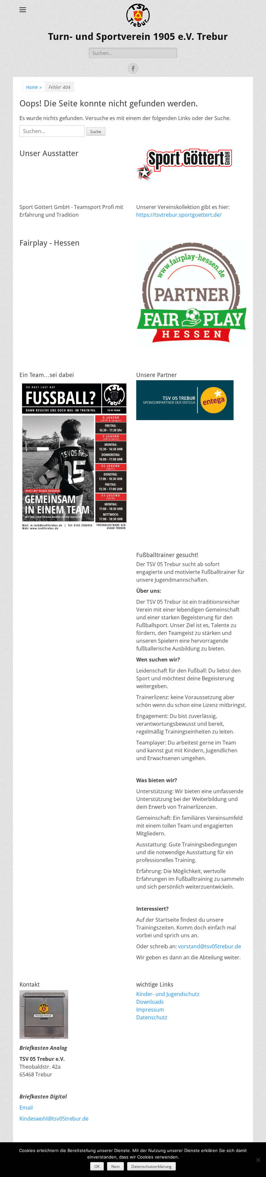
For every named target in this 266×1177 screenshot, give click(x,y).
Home (34, 87)
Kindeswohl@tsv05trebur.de (54, 1118)
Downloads (150, 1001)
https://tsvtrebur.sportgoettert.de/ (179, 214)
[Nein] (258, 1160)
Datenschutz (151, 1017)
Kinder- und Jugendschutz (168, 994)
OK (97, 1166)
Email (26, 1107)
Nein (115, 1166)
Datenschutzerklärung (151, 1166)
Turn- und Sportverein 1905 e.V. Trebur (138, 36)
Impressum (150, 1009)
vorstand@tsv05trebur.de (209, 946)
